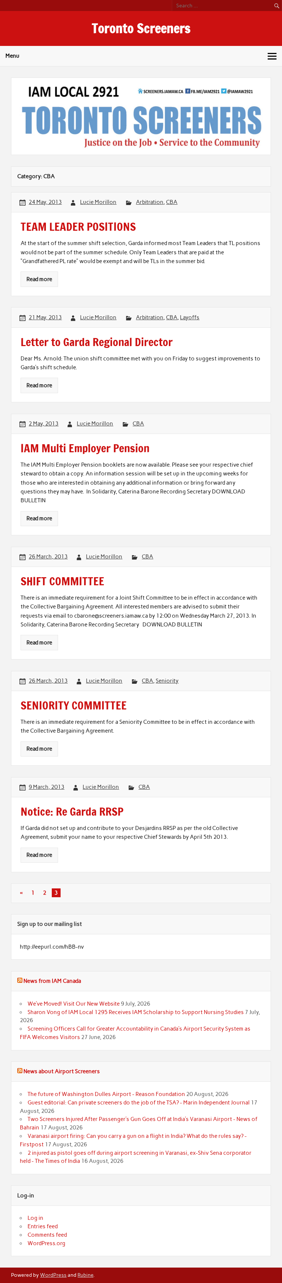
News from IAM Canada (52, 981)
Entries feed (43, 1226)
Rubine (85, 1275)
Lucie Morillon (98, 202)
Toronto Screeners (141, 28)
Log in (35, 1218)
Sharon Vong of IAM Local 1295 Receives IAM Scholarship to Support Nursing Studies (136, 1012)
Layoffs (189, 317)
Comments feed (47, 1235)
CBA (171, 202)
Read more (39, 279)
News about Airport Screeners (62, 1071)
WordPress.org (46, 1243)
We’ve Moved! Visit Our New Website (74, 1003)
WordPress (53, 1275)
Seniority (167, 681)
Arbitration (149, 202)
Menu (12, 56)
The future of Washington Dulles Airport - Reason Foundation (106, 1094)
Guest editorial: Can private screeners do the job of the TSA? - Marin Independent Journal (139, 1102)
